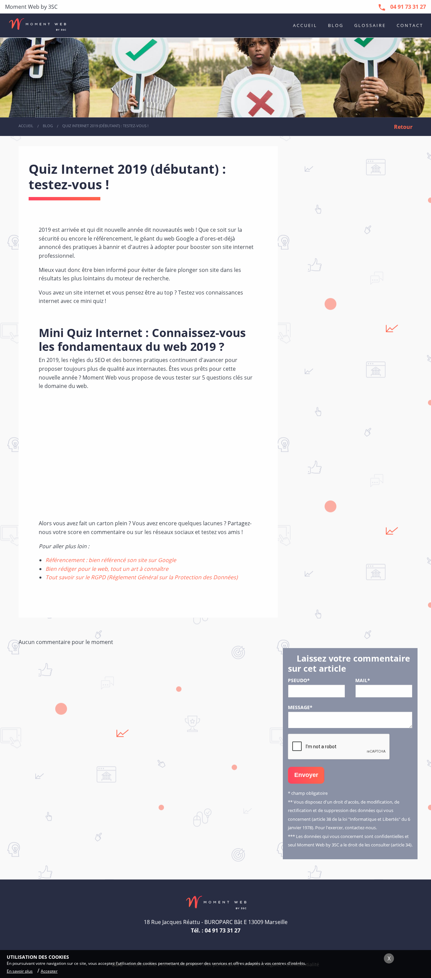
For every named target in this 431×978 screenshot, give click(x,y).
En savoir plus (20, 971)
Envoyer (306, 775)
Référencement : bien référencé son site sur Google (110, 560)
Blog (335, 25)
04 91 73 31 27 (222, 930)
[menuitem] (305, 25)
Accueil (305, 25)
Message (300, 707)
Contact (410, 25)
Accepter (49, 971)
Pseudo (299, 680)
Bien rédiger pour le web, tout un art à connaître (106, 568)
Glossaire (370, 25)
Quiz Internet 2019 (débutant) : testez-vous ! (105, 125)
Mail (362, 680)
